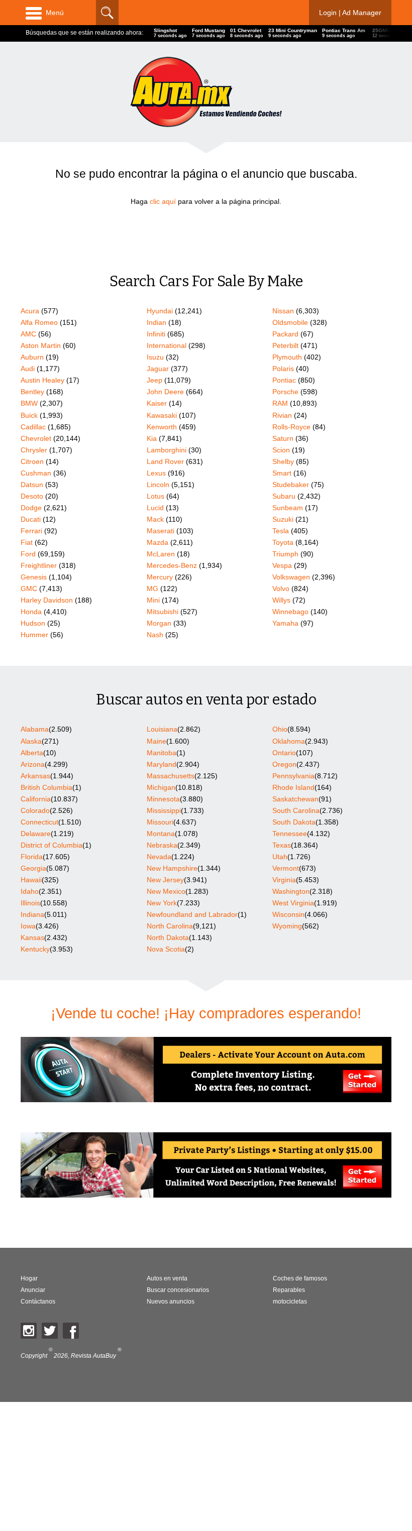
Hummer (34, 635)
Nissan (283, 311)
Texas (281, 845)
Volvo (280, 588)
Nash (155, 635)
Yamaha (285, 623)
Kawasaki (162, 415)
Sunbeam (287, 508)
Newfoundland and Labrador (192, 914)
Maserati (160, 531)
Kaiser (157, 403)
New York (162, 903)
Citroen (32, 461)
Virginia (284, 880)
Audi (28, 369)
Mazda (157, 542)
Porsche (285, 392)
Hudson (33, 623)
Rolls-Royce (291, 427)
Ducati (31, 519)
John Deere (165, 392)
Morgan (159, 623)
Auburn (32, 357)
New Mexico (166, 891)
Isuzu (155, 357)
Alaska (31, 741)
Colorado (35, 810)
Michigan (161, 787)
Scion (281, 450)
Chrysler (34, 450)
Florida (32, 857)
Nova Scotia (166, 949)
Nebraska (162, 845)
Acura (30, 311)
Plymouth (287, 357)
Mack (155, 519)
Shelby (283, 461)
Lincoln (158, 485)
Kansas (32, 937)
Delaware (36, 834)
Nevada (159, 857)
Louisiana (162, 729)
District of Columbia (51, 845)
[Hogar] (206, 91)
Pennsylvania (293, 776)
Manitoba (161, 753)
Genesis (34, 577)
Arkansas (35, 776)
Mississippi (164, 810)
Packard (285, 334)
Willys (281, 600)
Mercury (160, 577)
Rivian (282, 415)
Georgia (33, 868)
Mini (153, 600)
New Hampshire (172, 868)
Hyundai (160, 311)
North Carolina (170, 926)
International (166, 345)
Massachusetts (170, 776)
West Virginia (293, 903)
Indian (156, 322)
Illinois (30, 903)
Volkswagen (291, 577)
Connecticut (39, 822)
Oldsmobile (290, 322)
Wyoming (287, 926)
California (36, 799)
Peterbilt (285, 345)
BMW (29, 403)
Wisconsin (288, 914)
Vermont (285, 868)
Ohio (279, 729)
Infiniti (156, 334)
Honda (31, 612)
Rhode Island (293, 787)
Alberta (32, 753)
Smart (281, 473)
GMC (29, 588)
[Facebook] (71, 1331)
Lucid (155, 508)
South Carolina (296, 810)
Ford (28, 554)
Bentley (32, 392)
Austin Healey (42, 380)
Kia (152, 438)
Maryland (161, 764)
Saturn (282, 438)
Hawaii (31, 880)
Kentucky (35, 949)
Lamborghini (166, 450)
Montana (161, 834)
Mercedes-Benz (172, 565)
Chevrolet (36, 438)
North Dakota (168, 937)
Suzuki (282, 519)
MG (152, 588)
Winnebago (290, 612)
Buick (29, 415)
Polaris (283, 369)
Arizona (33, 764)
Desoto (32, 496)
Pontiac (284, 380)
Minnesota (163, 799)
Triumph (285, 554)
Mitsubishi (162, 612)
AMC (28, 334)
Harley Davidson (47, 600)
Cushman (36, 473)
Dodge (31, 508)
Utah (279, 857)
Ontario (284, 753)
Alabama (35, 729)
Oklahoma (288, 741)
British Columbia (46, 787)
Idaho (30, 891)
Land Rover (165, 461)
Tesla (280, 531)
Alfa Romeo (39, 322)
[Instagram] (29, 1331)
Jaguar (158, 369)
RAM (280, 403)
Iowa (28, 926)
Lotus (155, 496)
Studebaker (290, 485)
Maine (156, 741)
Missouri (160, 822)
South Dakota (294, 822)
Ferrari (31, 531)
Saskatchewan (295, 799)
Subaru (283, 496)
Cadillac (33, 427)
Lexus (156, 473)
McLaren (161, 554)
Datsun (32, 485)
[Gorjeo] (50, 1331)
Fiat (27, 542)
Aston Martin (41, 345)
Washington (291, 891)
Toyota (282, 542)
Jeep (154, 380)
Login (350, 13)
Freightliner (39, 565)
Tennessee (289, 834)
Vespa (282, 565)
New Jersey (165, 880)
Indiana (32, 914)
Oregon (284, 764)
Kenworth (162, 427)
